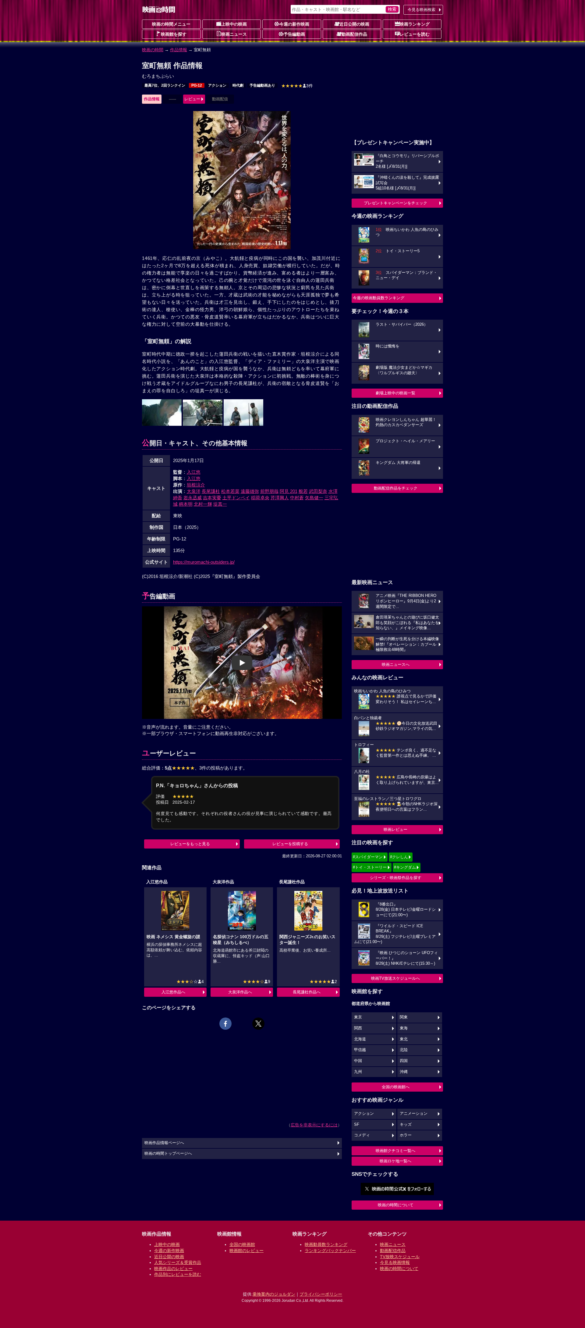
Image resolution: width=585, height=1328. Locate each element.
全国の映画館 (242, 1244)
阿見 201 (288, 491)
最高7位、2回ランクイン (164, 85)
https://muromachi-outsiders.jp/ (204, 562)
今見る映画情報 (395, 1262)
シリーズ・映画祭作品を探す (395, 877)
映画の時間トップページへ (168, 1153)
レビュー (192, 99)
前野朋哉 (269, 491)
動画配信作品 (354, 34)
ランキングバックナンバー (330, 1250)
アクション (217, 85)
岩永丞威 (192, 497)
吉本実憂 (212, 497)
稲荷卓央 (260, 497)
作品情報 (178, 49)
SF (356, 1124)
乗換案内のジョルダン (274, 1294)
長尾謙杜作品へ (307, 992)
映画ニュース (234, 34)
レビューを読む (415, 34)
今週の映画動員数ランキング (378, 298)
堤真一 (220, 504)
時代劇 (237, 85)
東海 (404, 1028)
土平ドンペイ (236, 497)
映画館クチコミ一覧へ (395, 1150)
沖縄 (404, 1072)
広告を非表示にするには (314, 1124)
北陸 (404, 1050)
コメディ (362, 1135)
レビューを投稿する (290, 844)
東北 (404, 1039)
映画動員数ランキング (326, 1244)
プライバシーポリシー (321, 1294)
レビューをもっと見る (190, 844)
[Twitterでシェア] (258, 1024)
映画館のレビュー (246, 1250)
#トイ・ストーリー (370, 867)
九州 (358, 1072)
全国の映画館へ (396, 1087)
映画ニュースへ (396, 664)
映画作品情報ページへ (164, 1143)
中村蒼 (297, 497)
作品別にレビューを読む (177, 1274)
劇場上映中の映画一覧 (395, 393)
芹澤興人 (280, 497)
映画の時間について (395, 1205)
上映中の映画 (234, 24)
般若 (303, 491)
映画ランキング (415, 24)
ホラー (406, 1135)
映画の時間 (152, 49)
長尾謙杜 (211, 491)
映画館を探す (173, 34)
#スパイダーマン (368, 857)
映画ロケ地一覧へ (395, 1161)
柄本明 (186, 504)
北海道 (360, 1039)
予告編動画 (294, 34)
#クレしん (399, 857)
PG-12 (196, 85)
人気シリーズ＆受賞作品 (177, 1262)
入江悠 (193, 472)
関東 (404, 1017)
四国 (404, 1061)
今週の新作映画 (294, 24)
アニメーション (413, 1113)
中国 (358, 1061)
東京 (358, 1017)
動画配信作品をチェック (395, 488)
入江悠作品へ (173, 992)
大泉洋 (193, 491)
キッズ (406, 1124)
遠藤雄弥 (250, 491)
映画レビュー (395, 829)
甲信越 (360, 1050)
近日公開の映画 (354, 24)
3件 (297, 85)
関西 (358, 1028)
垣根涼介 (196, 484)
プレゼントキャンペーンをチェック (395, 203)
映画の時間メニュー (171, 24)
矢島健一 (314, 497)
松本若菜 (230, 491)
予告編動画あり (262, 85)
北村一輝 (203, 504)
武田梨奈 (318, 491)
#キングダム (405, 867)
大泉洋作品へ (240, 992)
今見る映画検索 (421, 9)
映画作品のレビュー (173, 1268)
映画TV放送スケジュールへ (395, 978)
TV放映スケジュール (400, 1256)
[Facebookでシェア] (225, 1024)
